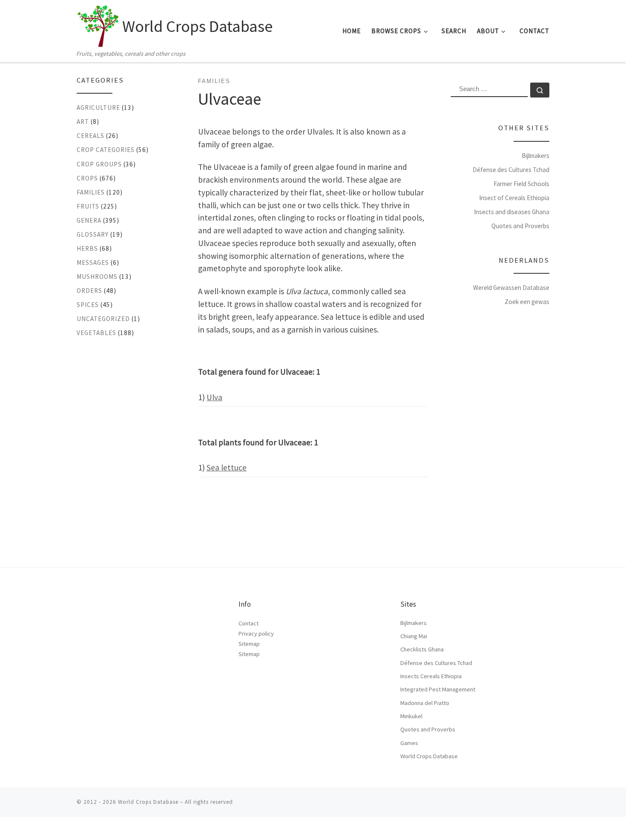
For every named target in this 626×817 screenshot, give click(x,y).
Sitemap (249, 644)
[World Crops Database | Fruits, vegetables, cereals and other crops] (98, 24)
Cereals (90, 136)
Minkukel (411, 716)
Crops (87, 178)
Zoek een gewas (527, 302)
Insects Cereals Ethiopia (431, 676)
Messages (93, 262)
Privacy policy (256, 633)
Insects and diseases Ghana (511, 212)
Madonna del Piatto (424, 703)
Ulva (214, 397)
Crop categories (106, 150)
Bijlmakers (535, 156)
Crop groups (99, 164)
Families (91, 192)
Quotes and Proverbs (520, 226)
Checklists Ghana (422, 649)
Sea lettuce (227, 467)
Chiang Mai (413, 636)
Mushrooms (97, 276)
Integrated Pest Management (437, 689)
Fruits (88, 206)
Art (83, 122)
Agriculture (98, 107)
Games (409, 743)
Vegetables (96, 333)
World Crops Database (429, 756)
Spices (88, 305)
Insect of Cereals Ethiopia (514, 198)
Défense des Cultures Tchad (511, 170)
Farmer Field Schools (521, 184)
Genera (89, 220)
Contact (248, 623)
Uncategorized (103, 319)
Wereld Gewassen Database (511, 288)
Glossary (93, 234)
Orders (89, 291)
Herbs (87, 248)
